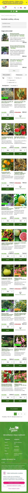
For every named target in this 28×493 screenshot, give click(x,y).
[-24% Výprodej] (7, 130)
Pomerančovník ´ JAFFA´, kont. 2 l (20, 208)
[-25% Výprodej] (20, 306)
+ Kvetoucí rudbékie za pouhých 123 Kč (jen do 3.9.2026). (13, 3)
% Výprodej (12, 80)
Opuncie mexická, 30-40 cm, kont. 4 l (20, 102)
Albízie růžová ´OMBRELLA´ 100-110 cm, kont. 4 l (20, 385)
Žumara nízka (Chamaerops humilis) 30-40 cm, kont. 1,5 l (17, 46)
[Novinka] (20, 130)
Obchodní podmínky (16, 450)
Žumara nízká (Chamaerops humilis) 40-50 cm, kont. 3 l (7, 208)
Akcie (6, 442)
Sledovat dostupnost (20, 118)
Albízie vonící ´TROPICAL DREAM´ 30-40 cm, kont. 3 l (7, 350)
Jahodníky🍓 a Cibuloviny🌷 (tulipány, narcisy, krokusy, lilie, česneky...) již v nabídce (12, 2)
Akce (10, 78)
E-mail (3, 462)
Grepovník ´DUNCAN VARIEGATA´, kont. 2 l (6, 279)
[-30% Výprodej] (20, 271)
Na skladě (14, 85)
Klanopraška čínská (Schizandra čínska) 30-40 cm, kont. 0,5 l (6, 385)
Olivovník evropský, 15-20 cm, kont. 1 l (16, 60)
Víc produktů (14, 409)
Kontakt (6, 453)
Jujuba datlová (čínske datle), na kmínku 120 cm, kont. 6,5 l (7, 244)
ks (8, 115)
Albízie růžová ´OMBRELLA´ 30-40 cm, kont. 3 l (20, 279)
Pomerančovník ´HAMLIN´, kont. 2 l (6, 173)
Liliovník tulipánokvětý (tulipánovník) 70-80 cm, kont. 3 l (20, 314)
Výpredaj (7, 448)
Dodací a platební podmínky (18, 454)
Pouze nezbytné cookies (14, 488)
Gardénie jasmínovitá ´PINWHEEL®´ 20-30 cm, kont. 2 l (7, 138)
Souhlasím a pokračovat (14, 482)
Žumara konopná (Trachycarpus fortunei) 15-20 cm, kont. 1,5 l (17, 35)
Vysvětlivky (16, 446)
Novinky (19, 78)
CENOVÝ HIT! (12, 82)
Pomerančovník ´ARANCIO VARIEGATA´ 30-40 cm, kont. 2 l (20, 173)
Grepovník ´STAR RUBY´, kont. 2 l (20, 243)
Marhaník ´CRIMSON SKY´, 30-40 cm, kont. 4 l (20, 138)
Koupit (7, 118)
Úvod (2, 15)
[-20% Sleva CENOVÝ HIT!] (7, 94)
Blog (6, 451)
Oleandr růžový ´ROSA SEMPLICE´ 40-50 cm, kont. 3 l (20, 350)
